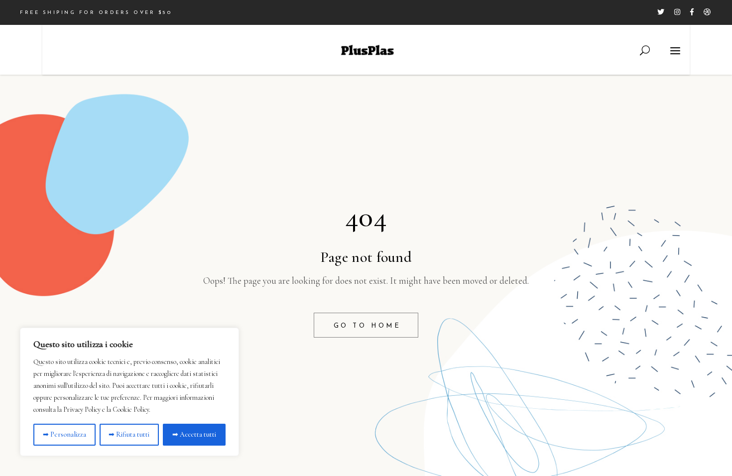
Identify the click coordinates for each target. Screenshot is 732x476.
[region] (129, 392)
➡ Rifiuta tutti (129, 434)
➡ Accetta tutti (194, 434)
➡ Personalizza (64, 434)
